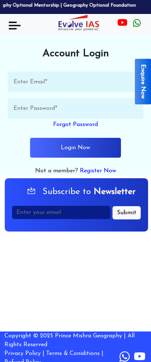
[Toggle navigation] (14, 25)
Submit (126, 213)
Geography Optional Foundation (97, 5)
